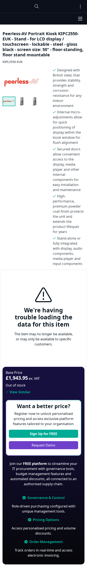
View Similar (20, 392)
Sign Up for (43, 433)
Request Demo (43, 445)
